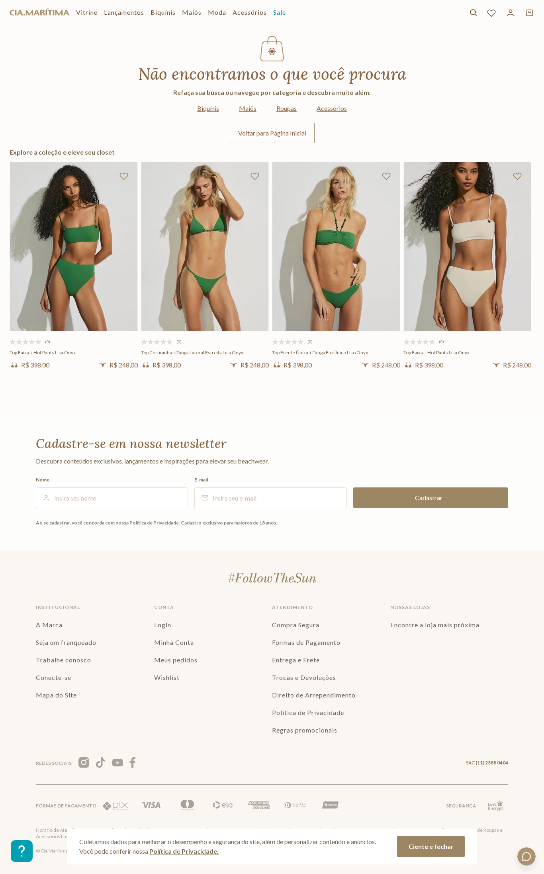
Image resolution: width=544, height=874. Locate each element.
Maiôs (247, 108)
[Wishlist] (491, 13)
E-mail (201, 480)
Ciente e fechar (431, 846)
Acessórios (332, 108)
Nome (42, 480)
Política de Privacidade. (184, 851)
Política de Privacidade (154, 523)
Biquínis (208, 108)
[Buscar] (473, 12)
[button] (74, 320)
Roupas (286, 108)
